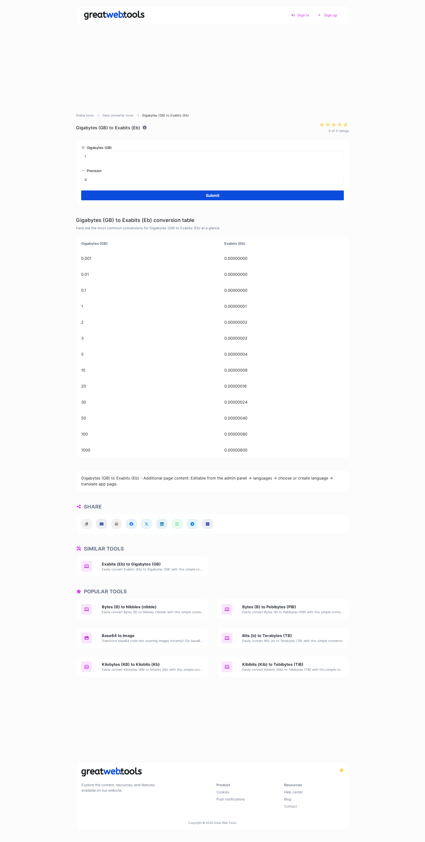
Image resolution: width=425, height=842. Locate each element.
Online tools (85, 115)
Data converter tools (118, 115)
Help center (293, 792)
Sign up (330, 15)
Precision (94, 171)
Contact (290, 806)
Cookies (222, 792)
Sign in (303, 15)
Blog (287, 799)
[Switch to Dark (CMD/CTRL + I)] (341, 770)
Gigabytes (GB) (99, 147)
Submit (212, 195)
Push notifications (230, 799)
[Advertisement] (212, 74)
